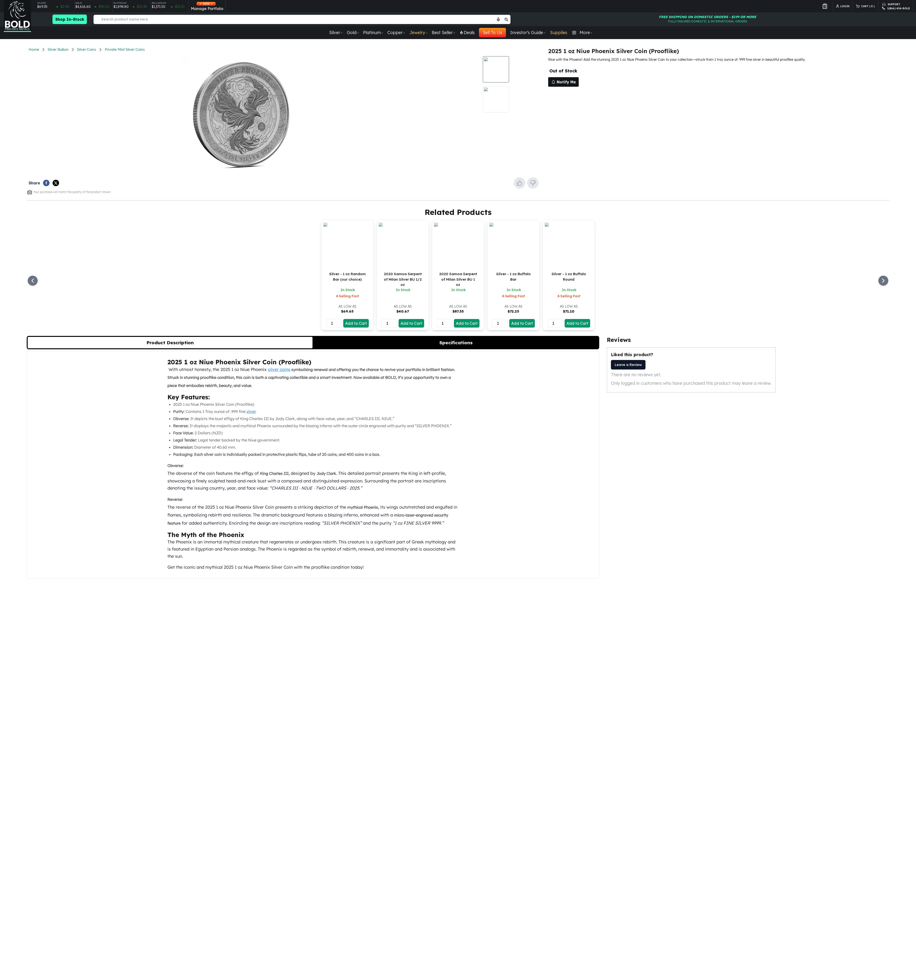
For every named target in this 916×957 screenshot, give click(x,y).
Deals (469, 32)
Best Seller (442, 32)
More (585, 32)
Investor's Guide (526, 32)
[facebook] (46, 183)
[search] (506, 19)
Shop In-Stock (69, 19)
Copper (395, 32)
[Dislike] (533, 183)
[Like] (519, 183)
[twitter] (55, 183)
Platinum (372, 32)
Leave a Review (628, 365)
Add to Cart (356, 323)
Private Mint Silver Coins (125, 49)
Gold (351, 32)
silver (250, 411)
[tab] (170, 342)
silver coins (279, 369)
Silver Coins (86, 49)
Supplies (558, 32)
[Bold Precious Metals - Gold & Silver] (17, 16)
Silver (334, 32)
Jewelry (417, 32)
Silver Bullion (58, 49)
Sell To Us (492, 32)
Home (34, 49)
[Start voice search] (498, 19)
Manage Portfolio (207, 6)
